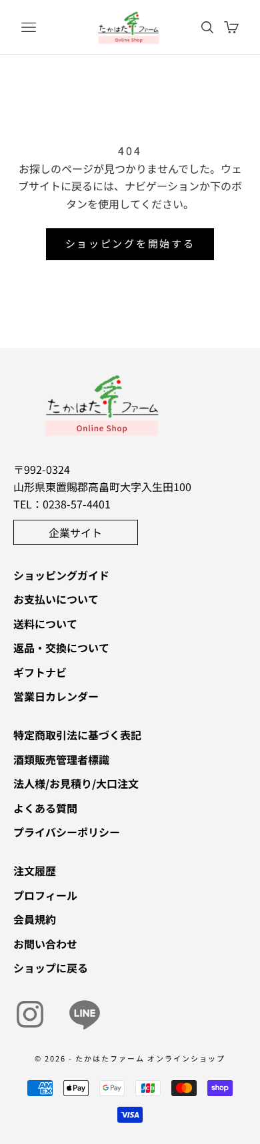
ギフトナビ (40, 672)
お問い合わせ (45, 944)
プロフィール (45, 895)
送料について (45, 624)
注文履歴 (34, 870)
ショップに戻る (50, 968)
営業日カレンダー (56, 696)
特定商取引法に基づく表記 (77, 735)
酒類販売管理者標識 (61, 759)
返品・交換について (61, 648)
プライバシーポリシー (66, 832)
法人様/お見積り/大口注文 (76, 783)
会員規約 (34, 919)
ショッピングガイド (61, 575)
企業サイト (75, 532)
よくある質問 (45, 808)
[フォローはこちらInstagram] (30, 1014)
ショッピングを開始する (130, 243)
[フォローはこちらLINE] (84, 1014)
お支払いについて (56, 599)
